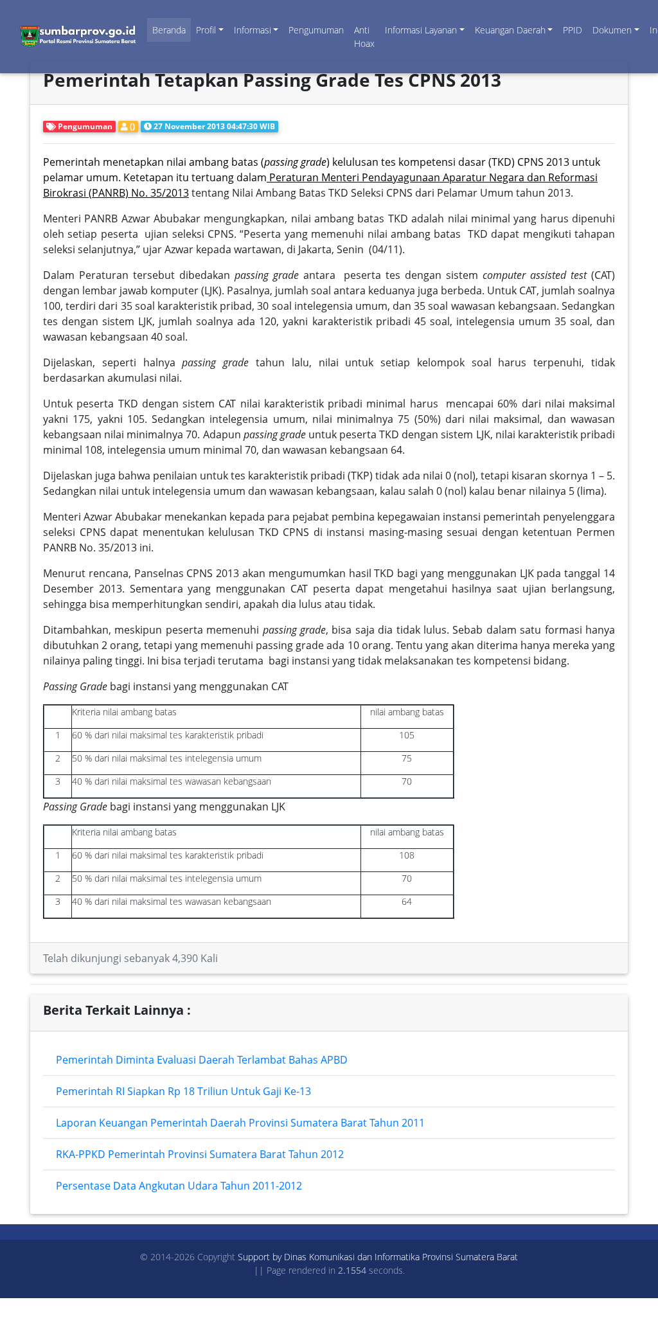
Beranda (169, 30)
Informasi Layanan (421, 30)
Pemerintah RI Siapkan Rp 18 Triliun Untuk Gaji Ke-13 (183, 1091)
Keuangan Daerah (510, 30)
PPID (572, 30)
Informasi (252, 30)
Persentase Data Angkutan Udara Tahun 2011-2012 (179, 1186)
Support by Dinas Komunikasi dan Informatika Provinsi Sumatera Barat (378, 1257)
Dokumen (612, 30)
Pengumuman (316, 30)
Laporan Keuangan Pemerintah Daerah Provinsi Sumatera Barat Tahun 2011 (240, 1123)
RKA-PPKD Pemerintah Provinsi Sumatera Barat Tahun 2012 (200, 1154)
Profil (206, 30)
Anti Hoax (364, 36)
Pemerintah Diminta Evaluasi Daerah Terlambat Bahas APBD (202, 1060)
